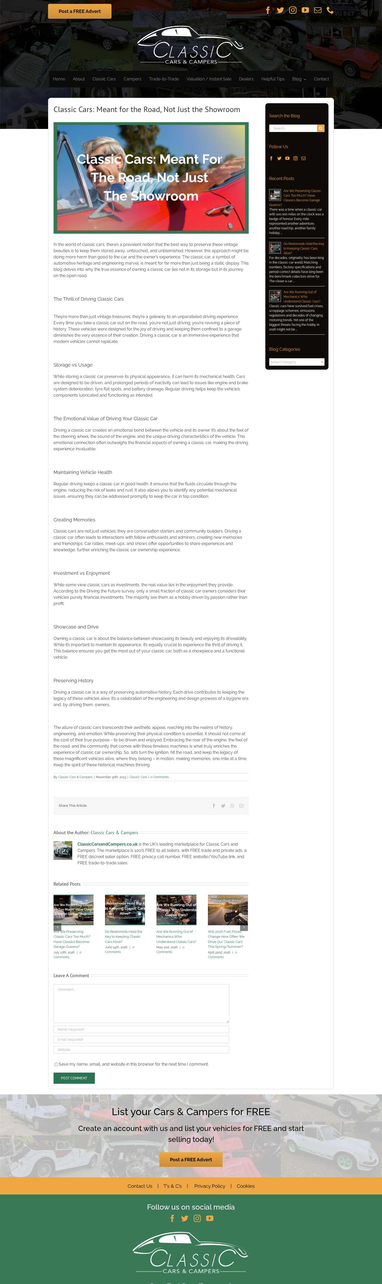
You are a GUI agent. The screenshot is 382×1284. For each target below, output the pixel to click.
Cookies (246, 1186)
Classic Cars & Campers (75, 777)
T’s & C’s (172, 1186)
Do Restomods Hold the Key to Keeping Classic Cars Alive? (123, 937)
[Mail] (303, 158)
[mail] (317, 10)
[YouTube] (287, 158)
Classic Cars (138, 777)
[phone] (330, 10)
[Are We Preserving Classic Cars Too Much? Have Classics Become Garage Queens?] (74, 909)
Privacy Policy (209, 1186)
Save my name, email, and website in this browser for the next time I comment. (134, 1064)
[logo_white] (191, 25)
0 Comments (159, 777)
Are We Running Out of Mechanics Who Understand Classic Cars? (176, 937)
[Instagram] (295, 158)
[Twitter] (279, 158)
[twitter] (280, 10)
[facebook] (268, 10)
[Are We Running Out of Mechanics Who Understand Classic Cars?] (176, 909)
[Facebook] (271, 158)
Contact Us (140, 1186)
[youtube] (305, 10)
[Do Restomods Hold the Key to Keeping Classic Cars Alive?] (125, 909)
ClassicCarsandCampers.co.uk (107, 844)
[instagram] (293, 10)
